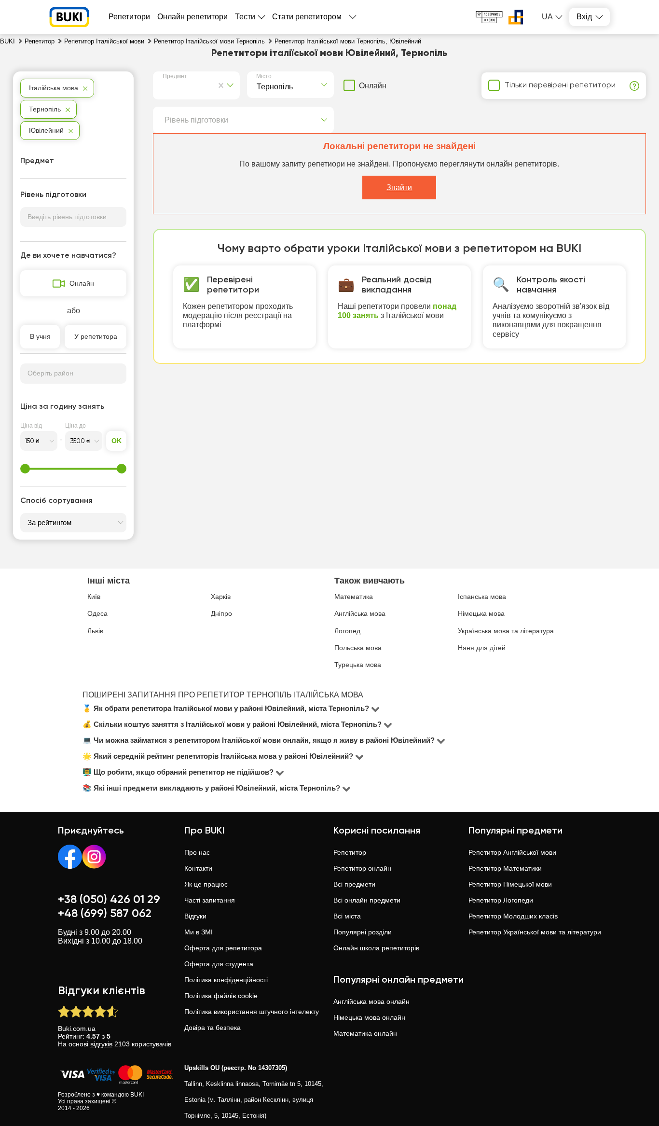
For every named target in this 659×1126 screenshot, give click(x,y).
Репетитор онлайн (362, 868)
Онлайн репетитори (192, 17)
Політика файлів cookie (221, 996)
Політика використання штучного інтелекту (251, 1011)
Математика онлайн (365, 1033)
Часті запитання (209, 900)
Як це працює (206, 884)
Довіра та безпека (212, 1027)
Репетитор (349, 852)
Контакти (198, 868)
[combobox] (164, 85)
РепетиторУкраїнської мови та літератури (534, 932)
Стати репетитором (307, 17)
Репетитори (129, 17)
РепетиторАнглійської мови (512, 852)
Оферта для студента (218, 964)
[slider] (25, 468)
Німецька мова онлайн (369, 1017)
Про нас (197, 852)
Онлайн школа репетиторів (376, 948)
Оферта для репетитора (223, 948)
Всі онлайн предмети (366, 900)
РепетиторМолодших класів (513, 916)
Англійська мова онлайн (371, 1001)
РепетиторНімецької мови (510, 884)
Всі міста (347, 916)
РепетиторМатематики (505, 868)
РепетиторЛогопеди (500, 900)
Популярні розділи (362, 932)
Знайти (399, 187)
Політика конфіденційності (226, 980)
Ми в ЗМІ (198, 932)
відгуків (101, 1044)
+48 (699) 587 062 (104, 913)
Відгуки (195, 916)
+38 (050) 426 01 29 (109, 899)
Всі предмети (354, 884)
